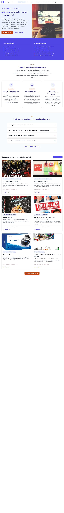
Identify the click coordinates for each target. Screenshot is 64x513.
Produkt (13, 214)
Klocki (36, 252)
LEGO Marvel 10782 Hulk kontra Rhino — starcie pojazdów (47, 255)
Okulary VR (6, 252)
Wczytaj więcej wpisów (31, 273)
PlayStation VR (7, 255)
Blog (27, 2)
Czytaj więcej (6, 192)
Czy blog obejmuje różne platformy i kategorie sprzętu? (22, 140)
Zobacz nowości (57, 157)
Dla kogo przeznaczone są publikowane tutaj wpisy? (21, 135)
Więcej (59, 2)
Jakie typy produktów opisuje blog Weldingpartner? (21, 125)
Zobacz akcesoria (19, 32)
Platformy (54, 2)
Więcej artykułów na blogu (31, 146)
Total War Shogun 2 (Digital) (10, 181)
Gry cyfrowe (38, 2)
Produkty (32, 2)
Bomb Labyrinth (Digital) (41, 181)
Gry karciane (7, 214)
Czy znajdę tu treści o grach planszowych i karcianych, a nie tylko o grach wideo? (29, 130)
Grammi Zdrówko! (8, 217)
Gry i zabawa (46, 2)
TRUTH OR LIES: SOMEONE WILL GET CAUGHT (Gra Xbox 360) (45, 218)
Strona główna (21, 2)
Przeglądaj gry (6, 32)
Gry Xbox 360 (38, 214)
